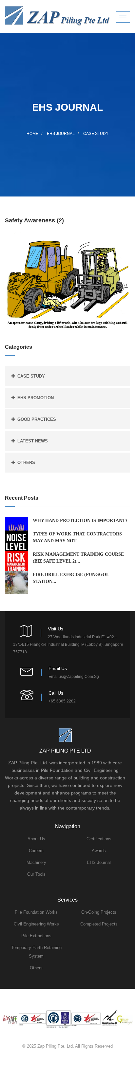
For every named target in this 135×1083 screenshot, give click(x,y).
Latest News (32, 441)
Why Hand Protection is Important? (80, 520)
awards (99, 850)
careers (36, 850)
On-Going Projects (98, 912)
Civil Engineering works (36, 924)
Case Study (95, 133)
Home (32, 133)
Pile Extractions (36, 935)
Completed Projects (99, 924)
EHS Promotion (35, 397)
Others (26, 462)
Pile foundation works (36, 912)
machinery (36, 862)
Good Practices (36, 419)
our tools (36, 874)
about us (36, 838)
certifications (99, 838)
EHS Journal (61, 133)
